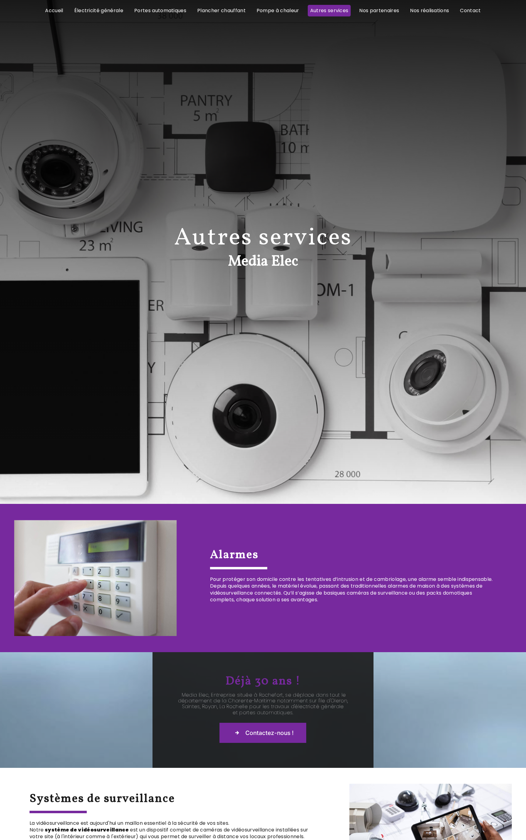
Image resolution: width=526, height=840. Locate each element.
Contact (470, 10)
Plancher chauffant (221, 10)
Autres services (329, 10)
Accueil (54, 10)
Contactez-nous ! (269, 732)
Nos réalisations (429, 10)
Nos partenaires (379, 10)
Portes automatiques (160, 10)
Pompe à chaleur (278, 10)
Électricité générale (98, 10)
